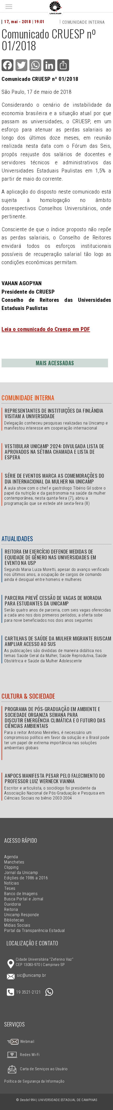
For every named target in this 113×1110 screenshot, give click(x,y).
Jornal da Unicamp (21, 872)
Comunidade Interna (28, 397)
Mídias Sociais (17, 925)
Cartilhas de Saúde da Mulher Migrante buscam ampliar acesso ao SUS (58, 641)
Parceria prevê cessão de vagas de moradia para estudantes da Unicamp (53, 600)
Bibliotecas (14, 919)
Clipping (11, 867)
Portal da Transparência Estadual (34, 930)
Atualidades (17, 538)
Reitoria (11, 909)
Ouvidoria (12, 904)
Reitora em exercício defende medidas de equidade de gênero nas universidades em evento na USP (50, 557)
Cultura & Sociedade (28, 696)
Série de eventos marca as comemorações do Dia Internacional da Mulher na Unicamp (54, 478)
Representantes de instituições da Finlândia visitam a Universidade (54, 413)
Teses (9, 888)
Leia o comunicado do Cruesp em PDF (46, 329)
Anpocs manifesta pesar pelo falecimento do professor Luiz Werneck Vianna (55, 778)
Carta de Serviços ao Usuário (44, 1069)
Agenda (11, 856)
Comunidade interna (83, 22)
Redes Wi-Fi (29, 1055)
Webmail (26, 1041)
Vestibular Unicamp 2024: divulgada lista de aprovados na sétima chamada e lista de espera (54, 451)
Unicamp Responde (21, 914)
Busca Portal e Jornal (23, 898)
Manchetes (14, 862)
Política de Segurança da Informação (34, 1081)
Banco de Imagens (21, 893)
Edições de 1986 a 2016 (26, 877)
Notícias (11, 883)
